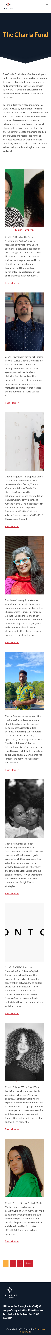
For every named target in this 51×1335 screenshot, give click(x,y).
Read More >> (12, 283)
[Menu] (47, 5)
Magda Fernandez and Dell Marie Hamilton (24, 227)
